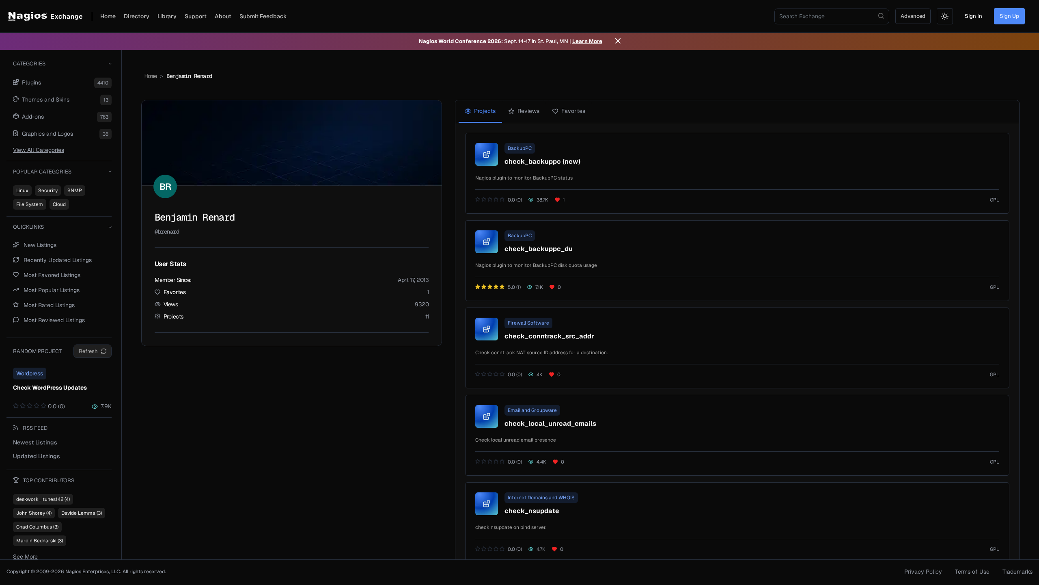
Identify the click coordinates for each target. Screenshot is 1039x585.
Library (167, 16)
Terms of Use (972, 571)
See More (25, 556)
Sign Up (1009, 16)
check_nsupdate (531, 511)
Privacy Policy (923, 571)
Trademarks (1017, 571)
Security (48, 190)
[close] (618, 41)
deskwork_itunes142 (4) (43, 499)
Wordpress (29, 373)
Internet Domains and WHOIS (541, 497)
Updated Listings (36, 456)
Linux (22, 190)
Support (196, 16)
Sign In (973, 16)
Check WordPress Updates (50, 387)
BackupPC (520, 148)
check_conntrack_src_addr (549, 336)
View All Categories (38, 150)
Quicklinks (28, 226)
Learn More (587, 41)
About (223, 16)
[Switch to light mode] (945, 16)
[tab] (480, 111)
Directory (136, 16)
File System (29, 204)
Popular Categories (42, 171)
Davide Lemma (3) (81, 513)
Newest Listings (35, 442)
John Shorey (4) (34, 513)
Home (108, 16)
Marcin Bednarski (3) (39, 540)
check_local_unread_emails (550, 423)
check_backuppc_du (538, 249)
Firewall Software (528, 323)
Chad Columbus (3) (37, 527)
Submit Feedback (263, 16)
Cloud (59, 204)
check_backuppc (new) (542, 161)
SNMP (74, 190)
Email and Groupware (532, 410)
